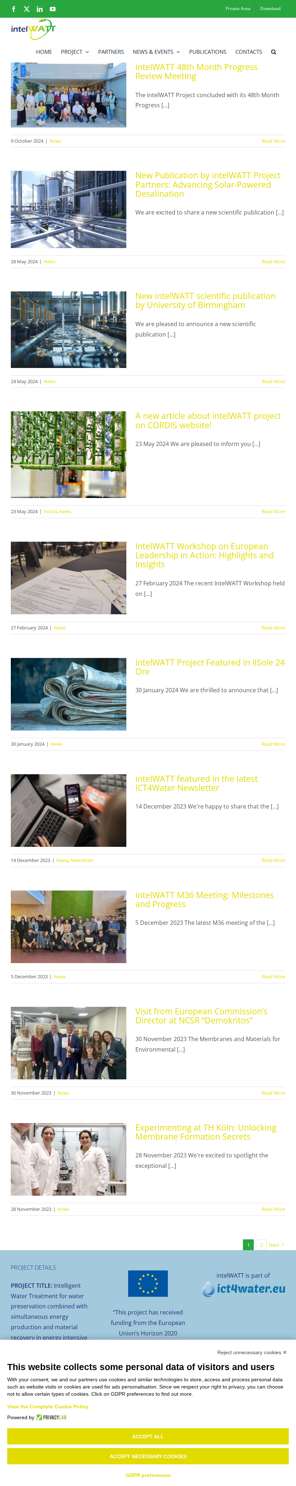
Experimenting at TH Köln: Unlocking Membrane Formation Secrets (205, 1132)
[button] (273, 51)
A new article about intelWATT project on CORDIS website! (208, 420)
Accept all (148, 1436)
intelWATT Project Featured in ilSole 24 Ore (210, 667)
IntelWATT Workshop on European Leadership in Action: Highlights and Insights (204, 555)
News (55, 141)
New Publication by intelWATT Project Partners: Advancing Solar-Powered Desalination (207, 184)
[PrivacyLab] (50, 1417)
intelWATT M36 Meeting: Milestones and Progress (204, 899)
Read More (273, 141)
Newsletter (82, 860)
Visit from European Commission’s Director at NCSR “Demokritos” (201, 1015)
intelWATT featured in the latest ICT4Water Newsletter (196, 783)
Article (50, 511)
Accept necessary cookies (148, 1456)
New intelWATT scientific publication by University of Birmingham (205, 300)
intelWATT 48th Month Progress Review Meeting (196, 71)
